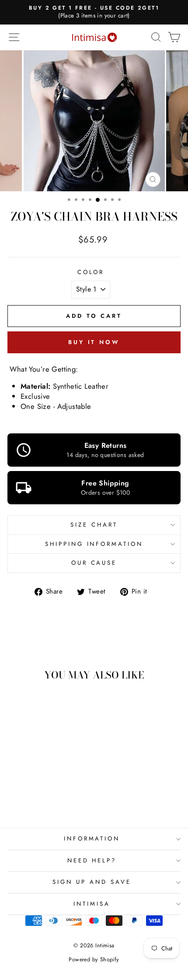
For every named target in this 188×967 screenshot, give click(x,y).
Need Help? (92, 860)
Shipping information (94, 544)
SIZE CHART (94, 524)
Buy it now (94, 342)
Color (90, 272)
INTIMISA (91, 904)
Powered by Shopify (94, 959)
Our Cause (94, 563)
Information (92, 838)
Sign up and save (91, 882)
